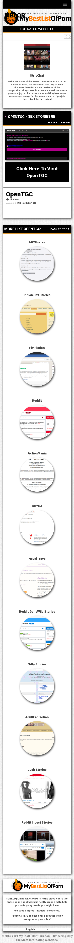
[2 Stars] (9, 203)
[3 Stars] (11, 203)
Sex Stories (39, 116)
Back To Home (60, 122)
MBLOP (14, 15)
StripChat (37, 75)
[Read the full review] (40, 99)
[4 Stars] (13, 203)
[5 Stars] (15, 203)
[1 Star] (7, 203)
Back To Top (59, 229)
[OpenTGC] (37, 144)
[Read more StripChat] (37, 57)
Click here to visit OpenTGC (37, 172)
